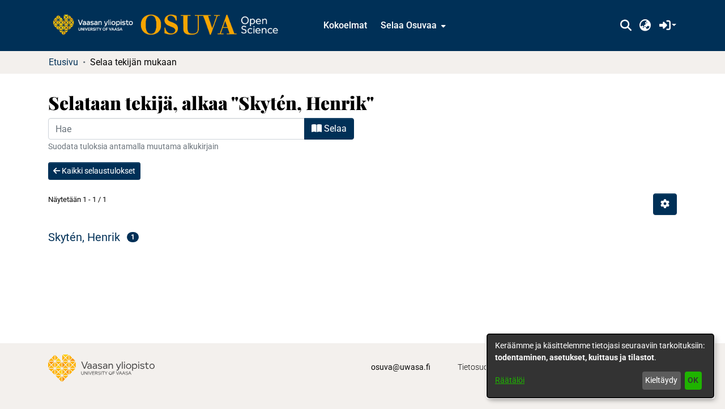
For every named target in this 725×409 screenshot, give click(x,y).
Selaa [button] (334, 128)
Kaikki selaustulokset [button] (97, 170)
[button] (626, 25)
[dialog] (600, 366)
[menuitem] (412, 25)
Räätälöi (509, 380)
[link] (171, 25)
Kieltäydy (661, 380)
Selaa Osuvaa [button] (409, 25)
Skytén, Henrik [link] (84, 237)
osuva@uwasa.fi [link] (400, 367)
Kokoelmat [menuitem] (345, 25)
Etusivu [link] (63, 62)
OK (693, 380)
